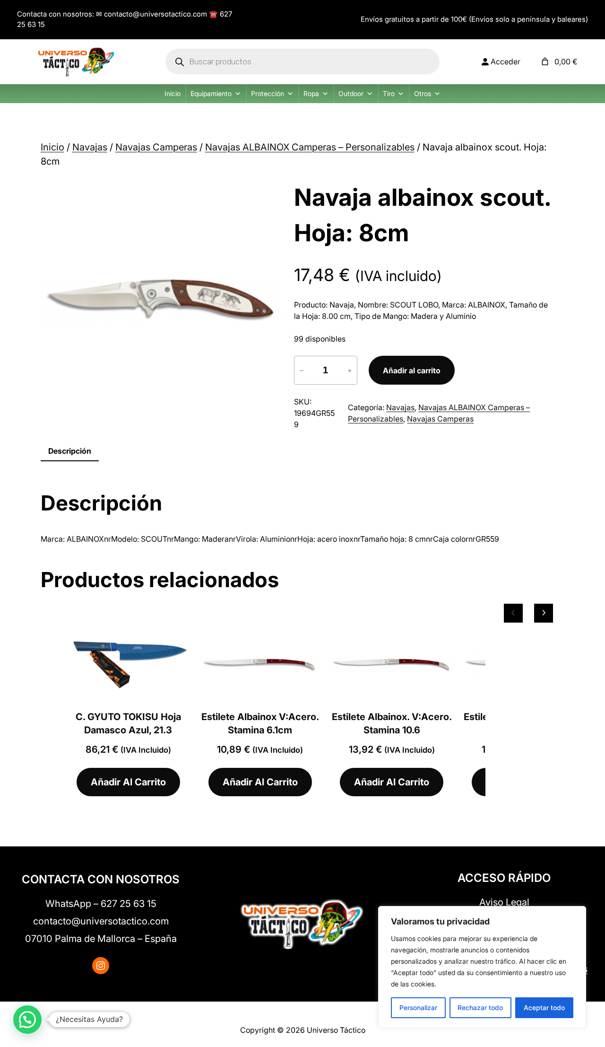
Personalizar (418, 1007)
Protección (267, 93)
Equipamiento (211, 93)
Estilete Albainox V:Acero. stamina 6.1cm (260, 723)
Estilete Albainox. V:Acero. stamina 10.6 (392, 723)
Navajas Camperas (156, 147)
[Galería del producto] (162, 301)
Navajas (89, 147)
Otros (422, 93)
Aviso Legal (504, 902)
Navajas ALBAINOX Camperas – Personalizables (310, 147)
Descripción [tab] (69, 451)
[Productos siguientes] (543, 613)
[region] (482, 967)
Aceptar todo (544, 1007)
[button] (27, 1019)
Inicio (172, 93)
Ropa (311, 93)
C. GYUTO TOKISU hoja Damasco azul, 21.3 (128, 723)
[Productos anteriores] (513, 613)
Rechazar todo (480, 1007)
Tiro (389, 93)
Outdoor (350, 93)
